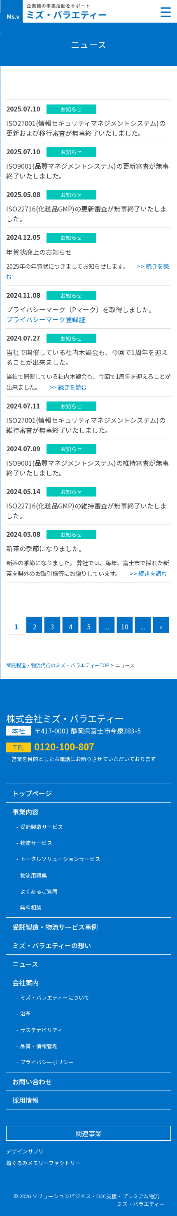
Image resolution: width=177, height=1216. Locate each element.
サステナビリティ (41, 1030)
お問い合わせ (32, 1081)
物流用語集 (33, 875)
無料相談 (31, 907)
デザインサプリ (25, 1151)
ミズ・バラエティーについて (54, 997)
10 (124, 626)
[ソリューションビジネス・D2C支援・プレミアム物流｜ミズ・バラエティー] (56, 11)
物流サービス (36, 843)
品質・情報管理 (39, 1046)
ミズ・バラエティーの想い (51, 945)
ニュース (25, 964)
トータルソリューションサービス (60, 859)
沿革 (25, 1013)
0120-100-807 (64, 746)
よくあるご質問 (39, 891)
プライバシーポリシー (47, 1062)
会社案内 (25, 982)
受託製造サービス (41, 827)
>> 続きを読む (68, 387)
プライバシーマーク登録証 (45, 319)
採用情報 (25, 1100)
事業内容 (25, 812)
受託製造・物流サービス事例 (55, 927)
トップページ (32, 793)
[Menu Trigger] (165, 11)
